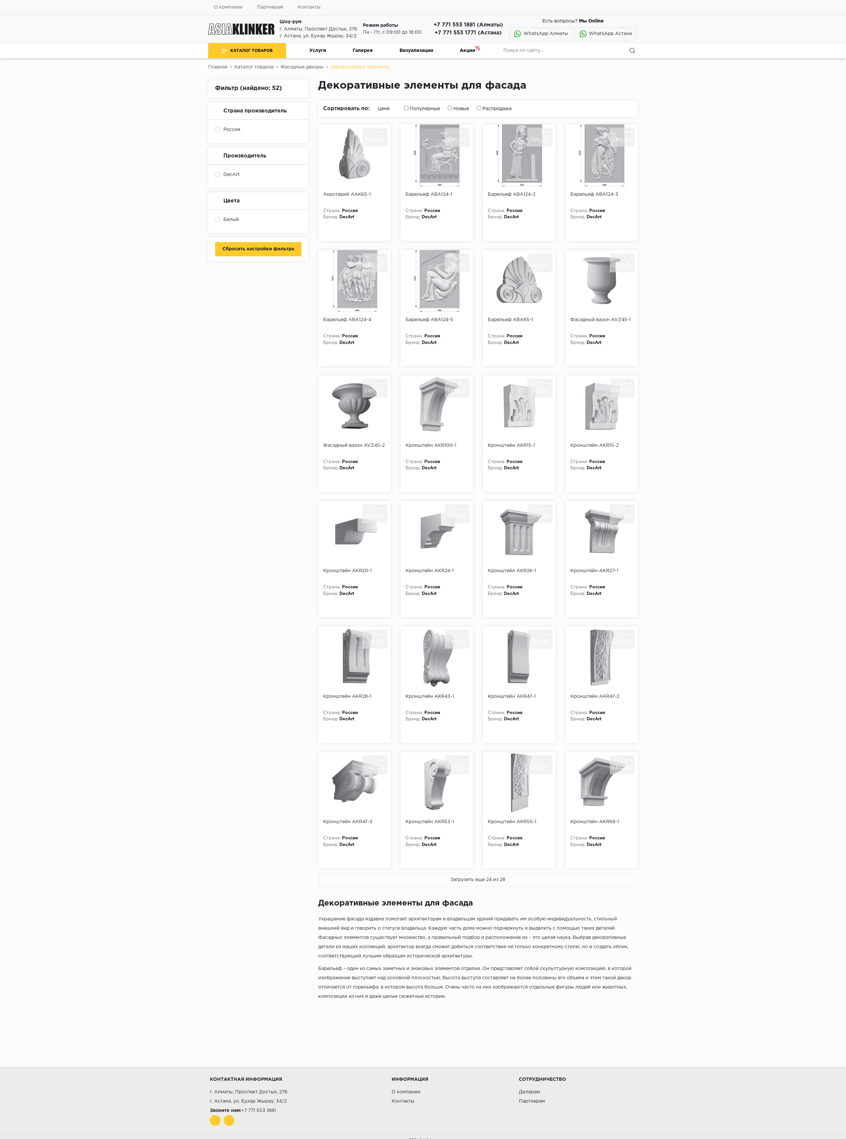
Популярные (425, 109)
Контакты (309, 7)
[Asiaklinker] (241, 29)
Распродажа (497, 109)
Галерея (363, 51)
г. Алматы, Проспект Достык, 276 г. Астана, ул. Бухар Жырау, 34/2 (318, 32)
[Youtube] (215, 1120)
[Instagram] (229, 1120)
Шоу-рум (290, 22)
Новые (461, 109)
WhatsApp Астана (610, 34)
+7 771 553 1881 (258, 1111)
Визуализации (416, 51)
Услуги (317, 51)
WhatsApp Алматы (545, 34)
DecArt (231, 175)
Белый (231, 220)
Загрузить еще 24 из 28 (477, 880)
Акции (467, 51)
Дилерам (529, 1092)
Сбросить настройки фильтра (258, 249)
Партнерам (270, 7)
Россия (231, 130)
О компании (406, 1092)
